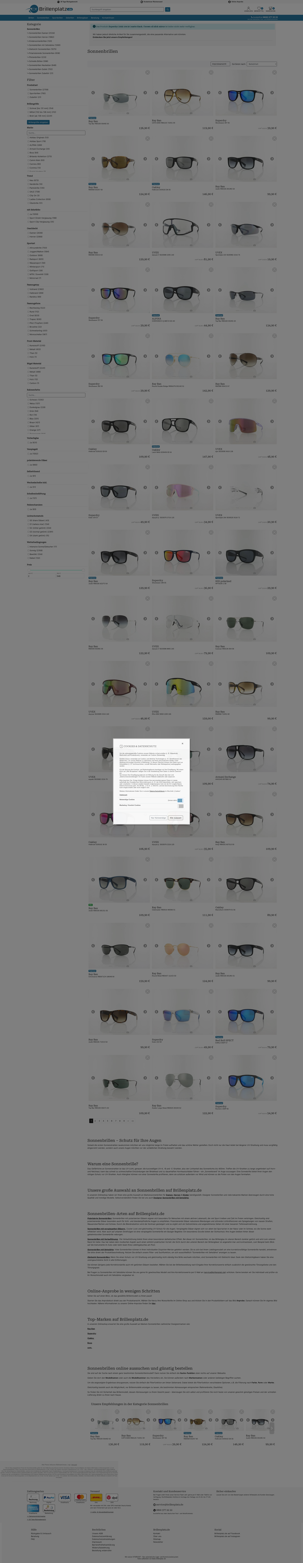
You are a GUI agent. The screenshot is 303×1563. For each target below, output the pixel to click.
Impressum (123, 795)
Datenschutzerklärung (157, 791)
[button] (180, 800)
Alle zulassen (175, 818)
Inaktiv (181, 806)
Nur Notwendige (158, 818)
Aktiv (180, 800)
